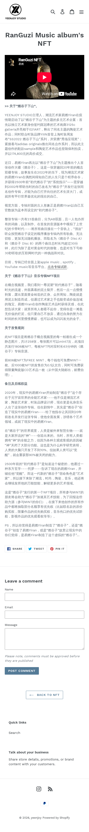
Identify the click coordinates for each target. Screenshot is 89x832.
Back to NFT (48, 695)
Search (14, 733)
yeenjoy (36, 817)
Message (11, 625)
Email (9, 607)
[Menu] (81, 12)
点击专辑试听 (57, 267)
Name (9, 589)
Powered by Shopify (56, 817)
